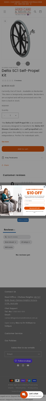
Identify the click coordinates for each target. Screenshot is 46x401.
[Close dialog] (44, 187)
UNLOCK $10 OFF (34, 208)
